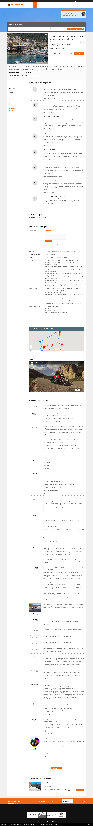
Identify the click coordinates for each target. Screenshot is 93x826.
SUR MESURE (63, 4)
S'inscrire (66, 801)
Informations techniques (15, 97)
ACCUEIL (35, 4)
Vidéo (10, 101)
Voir (79, 790)
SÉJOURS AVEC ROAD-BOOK (43, 4)
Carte (10, 99)
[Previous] (8, 48)
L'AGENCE (84, 4)
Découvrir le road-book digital (19, 75)
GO (47, 240)
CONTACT (79, 4)
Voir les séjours (74, 29)
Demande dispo (73, 59)
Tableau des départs (14, 94)
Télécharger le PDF (50, 230)
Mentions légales (38, 821)
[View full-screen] (46, 34)
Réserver (77, 53)
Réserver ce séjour (14, 106)
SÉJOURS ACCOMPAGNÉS (55, 4)
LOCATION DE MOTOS (71, 4)
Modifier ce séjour (56, 59)
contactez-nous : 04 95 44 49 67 (14, 1)
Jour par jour (12, 92)
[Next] (45, 48)
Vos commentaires (14, 103)
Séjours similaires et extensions (14, 109)
